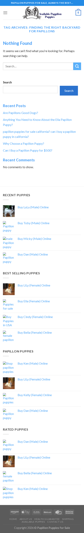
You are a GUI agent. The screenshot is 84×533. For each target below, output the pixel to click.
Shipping (68, 519)
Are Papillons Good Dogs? (20, 113)
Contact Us (55, 521)
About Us (26, 519)
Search (7, 82)
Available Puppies (33, 521)
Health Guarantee (47, 519)
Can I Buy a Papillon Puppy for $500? (27, 150)
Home (13, 519)
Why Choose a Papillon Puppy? (23, 143)
